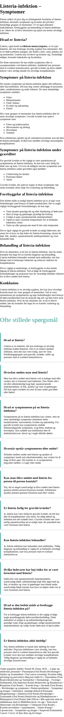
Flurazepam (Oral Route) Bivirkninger (41, 671)
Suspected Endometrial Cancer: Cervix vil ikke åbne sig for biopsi (31, 711)
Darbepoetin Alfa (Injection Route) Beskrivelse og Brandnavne (31, 682)
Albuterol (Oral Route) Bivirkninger (35, 693)
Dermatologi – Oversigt (48, 680)
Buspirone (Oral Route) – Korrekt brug (19, 685)
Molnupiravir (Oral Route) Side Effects (19, 699)
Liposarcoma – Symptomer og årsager (18, 710)
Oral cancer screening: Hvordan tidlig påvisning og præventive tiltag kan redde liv (31, 675)
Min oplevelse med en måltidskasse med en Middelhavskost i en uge (31, 700)
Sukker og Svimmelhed (11, 674)
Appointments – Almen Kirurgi (36, 707)
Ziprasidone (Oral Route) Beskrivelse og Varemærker (31, 678)
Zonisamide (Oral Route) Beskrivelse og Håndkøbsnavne (28, 696)
